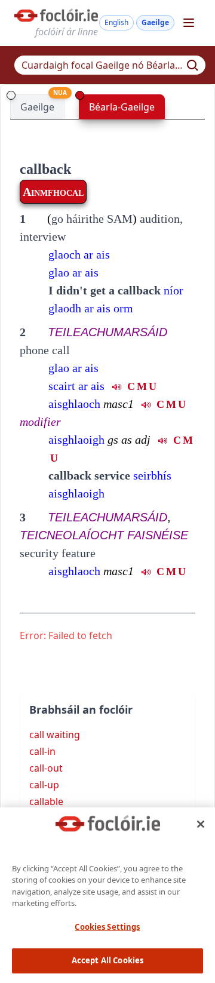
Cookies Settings (107, 926)
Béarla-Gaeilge (122, 106)
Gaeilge (155, 22)
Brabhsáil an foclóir (81, 709)
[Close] (201, 824)
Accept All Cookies (107, 960)
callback (45, 169)
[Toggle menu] (189, 23)
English (116, 22)
